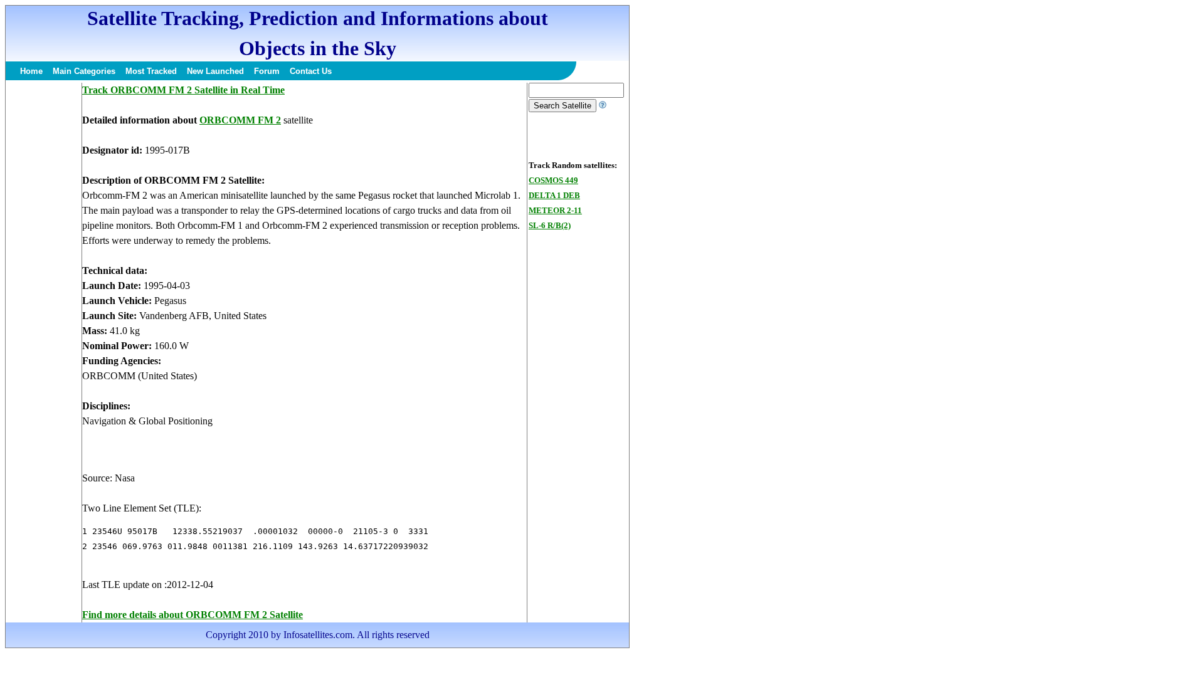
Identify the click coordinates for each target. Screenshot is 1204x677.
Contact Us (311, 71)
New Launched (215, 71)
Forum (267, 71)
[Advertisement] (43, 271)
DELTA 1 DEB (554, 195)
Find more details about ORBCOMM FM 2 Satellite (192, 614)
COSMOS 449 (553, 180)
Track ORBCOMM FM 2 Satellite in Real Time (183, 90)
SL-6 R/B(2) (550, 225)
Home (31, 71)
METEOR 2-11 (555, 210)
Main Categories (84, 71)
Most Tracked (151, 71)
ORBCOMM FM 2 (240, 120)
